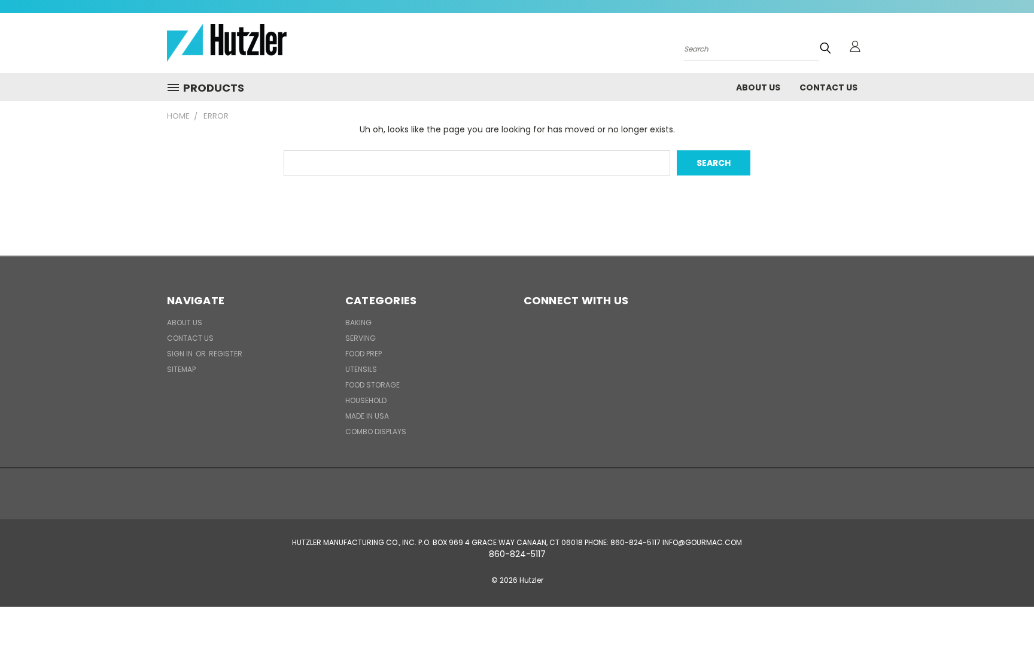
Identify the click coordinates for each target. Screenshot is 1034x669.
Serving (360, 338)
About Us (758, 87)
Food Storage (372, 385)
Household (366, 400)
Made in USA (367, 416)
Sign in (180, 354)
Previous (1002, 631)
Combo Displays (375, 431)
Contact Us (828, 87)
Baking (358, 322)
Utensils (361, 369)
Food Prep (363, 354)
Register (225, 354)
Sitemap (181, 369)
